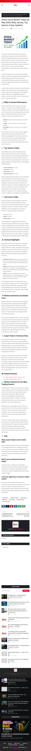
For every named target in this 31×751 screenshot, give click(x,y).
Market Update (24, 497)
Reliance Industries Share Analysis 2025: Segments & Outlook (18, 639)
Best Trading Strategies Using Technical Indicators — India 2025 (18, 625)
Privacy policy (17, 743)
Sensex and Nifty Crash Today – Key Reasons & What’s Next (17, 695)
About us (10, 743)
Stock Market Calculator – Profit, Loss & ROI (18, 653)
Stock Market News (20, 499)
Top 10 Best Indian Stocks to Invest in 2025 (14, 377)
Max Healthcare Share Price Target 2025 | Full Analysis (18, 660)
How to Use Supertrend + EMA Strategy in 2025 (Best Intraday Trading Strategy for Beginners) (18, 703)
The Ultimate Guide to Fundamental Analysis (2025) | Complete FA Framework (18, 632)
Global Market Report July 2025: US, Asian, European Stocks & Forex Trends (18, 603)
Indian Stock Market (14, 497)
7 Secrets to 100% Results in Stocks (12, 379)
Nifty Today (4, 499)
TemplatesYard (14, 747)
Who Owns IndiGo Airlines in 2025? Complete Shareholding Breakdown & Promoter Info (17, 610)
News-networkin (6, 28)
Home (4, 14)
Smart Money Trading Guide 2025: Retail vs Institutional (18, 618)
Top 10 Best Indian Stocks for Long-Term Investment (18, 711)
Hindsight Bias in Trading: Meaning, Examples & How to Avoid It (17, 596)
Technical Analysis (6, 501)
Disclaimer (21, 744)
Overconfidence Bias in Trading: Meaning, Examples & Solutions (18, 646)
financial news (9, 14)
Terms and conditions (12, 744)
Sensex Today (12, 499)
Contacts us (24, 743)
